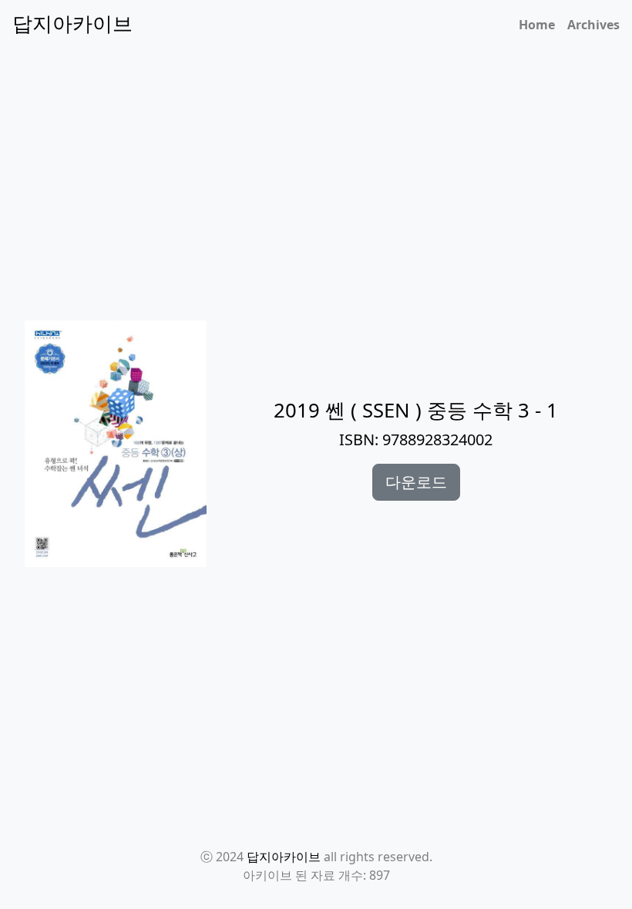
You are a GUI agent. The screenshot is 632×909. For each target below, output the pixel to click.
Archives (593, 24)
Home (537, 24)
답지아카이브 (284, 856)
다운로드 (416, 481)
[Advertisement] (325, 273)
